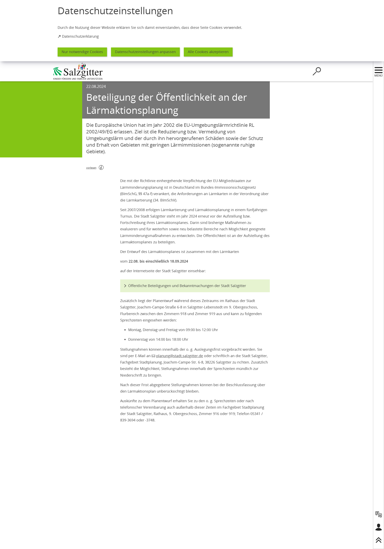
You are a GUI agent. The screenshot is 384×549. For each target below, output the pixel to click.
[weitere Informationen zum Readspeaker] (101, 167)
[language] (379, 514)
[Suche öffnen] (317, 71)
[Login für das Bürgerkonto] (379, 527)
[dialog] (192, 30)
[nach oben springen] (379, 540)
